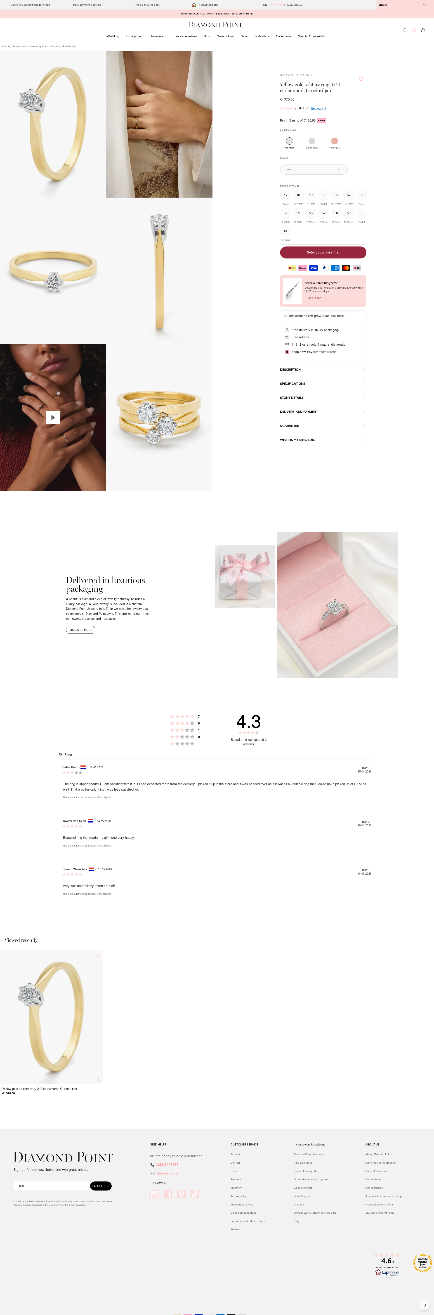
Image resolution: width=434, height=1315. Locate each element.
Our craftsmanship (376, 1171)
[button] (281, 4)
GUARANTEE (289, 425)
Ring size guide (303, 1163)
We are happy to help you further (176, 1156)
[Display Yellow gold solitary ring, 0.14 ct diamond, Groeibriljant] (53, 417)
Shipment (236, 1188)
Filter (68, 754)
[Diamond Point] (215, 24)
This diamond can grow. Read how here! (316, 315)
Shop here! (245, 14)
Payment (236, 1179)
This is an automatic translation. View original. (87, 797)
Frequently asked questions (248, 1221)
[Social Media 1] (154, 1194)
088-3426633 (168, 1164)
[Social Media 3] (181, 1194)
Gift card (299, 1204)
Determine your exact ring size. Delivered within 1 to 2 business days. (333, 289)
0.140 (290, 169)
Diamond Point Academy (309, 1154)
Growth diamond (296, 75)
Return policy (239, 1196)
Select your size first (323, 252)
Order (234, 1171)
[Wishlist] (414, 30)
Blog (297, 1221)
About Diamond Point (378, 1154)
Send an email (168, 1173)
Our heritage (373, 1179)
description (290, 369)
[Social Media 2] (167, 1194)
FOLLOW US (158, 1183)
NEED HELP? (158, 1144)
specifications (292, 383)
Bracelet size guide (305, 1171)
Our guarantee (374, 1188)
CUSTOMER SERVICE (244, 1144)
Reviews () (319, 108)
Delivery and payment (299, 411)
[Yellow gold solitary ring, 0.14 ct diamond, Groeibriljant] (51, 1017)
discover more (80, 630)
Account (236, 1154)
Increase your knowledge (309, 1144)
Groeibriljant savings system (311, 1179)
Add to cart (312, 298)
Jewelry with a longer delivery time (315, 1213)
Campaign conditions (243, 1213)
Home (6, 46)
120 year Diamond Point (379, 1213)
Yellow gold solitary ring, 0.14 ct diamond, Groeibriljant (39, 1088)
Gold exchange (303, 1188)
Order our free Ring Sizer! (321, 283)
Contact (235, 1163)
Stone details (291, 397)
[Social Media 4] (195, 1194)
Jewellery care (302, 1196)
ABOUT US (372, 1144)
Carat (284, 158)
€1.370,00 (8, 1093)
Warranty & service (242, 1204)
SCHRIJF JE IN (100, 1186)
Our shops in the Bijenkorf (381, 1163)
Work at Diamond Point (379, 1204)
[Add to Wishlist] (361, 79)
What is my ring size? (297, 440)
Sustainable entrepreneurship (383, 1196)
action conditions (78, 1205)
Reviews (236, 1229)
